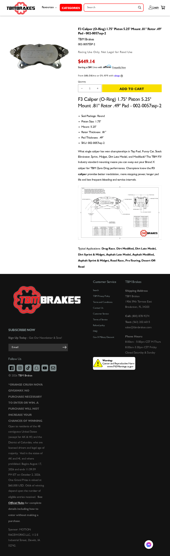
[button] (71, 7)
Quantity (82, 82)
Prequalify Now (119, 67)
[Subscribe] (64, 347)
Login (155, 7)
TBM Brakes (24, 375)
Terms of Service (100, 319)
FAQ (95, 331)
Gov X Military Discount (103, 337)
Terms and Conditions (102, 302)
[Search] (139, 7)
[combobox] (113, 7)
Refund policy (99, 325)
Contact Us (98, 308)
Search (96, 290)
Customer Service (101, 314)
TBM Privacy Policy (101, 296)
